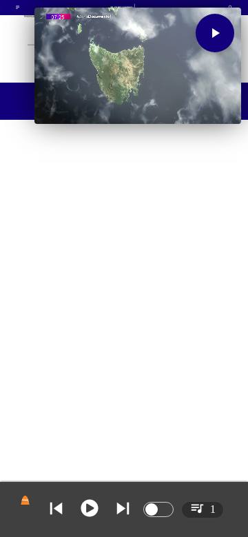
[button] (215, 33)
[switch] (158, 509)
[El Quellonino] (17, 9)
